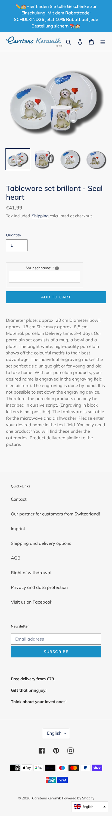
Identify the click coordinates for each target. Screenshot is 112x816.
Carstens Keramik (46, 798)
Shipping (40, 215)
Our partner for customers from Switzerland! (55, 514)
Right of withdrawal (31, 572)
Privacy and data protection (39, 587)
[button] (89, 806)
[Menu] (102, 41)
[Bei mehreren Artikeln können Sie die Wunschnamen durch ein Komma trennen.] (57, 268)
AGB (15, 558)
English (54, 733)
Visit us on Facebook (31, 602)
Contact (19, 499)
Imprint (18, 528)
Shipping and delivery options (41, 543)
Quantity (13, 235)
